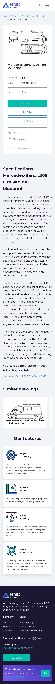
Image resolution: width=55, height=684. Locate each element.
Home (5, 16)
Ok (45, 673)
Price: (10, 92)
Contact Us (17, 658)
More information (16, 676)
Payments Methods (14, 638)
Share (27, 121)
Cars (24, 16)
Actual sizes (24, 489)
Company (8, 617)
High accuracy (25, 455)
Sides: (10, 83)
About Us (7, 622)
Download (32, 103)
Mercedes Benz (35, 16)
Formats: (12, 77)
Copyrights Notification (31, 630)
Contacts (7, 630)
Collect (27, 112)
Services (7, 626)
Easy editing (24, 517)
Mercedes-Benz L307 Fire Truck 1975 (24, 376)
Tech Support (10, 644)
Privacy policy (26, 622)
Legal (22, 617)
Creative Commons (23, 148)
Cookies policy (26, 626)
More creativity (26, 551)
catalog (15, 16)
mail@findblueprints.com (18, 648)
